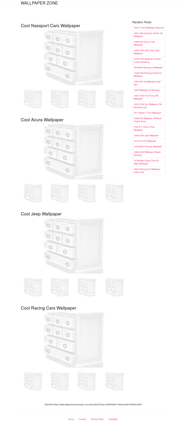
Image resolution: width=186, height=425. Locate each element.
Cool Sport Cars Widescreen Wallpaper (33, 295)
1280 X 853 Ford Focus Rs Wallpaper (146, 97)
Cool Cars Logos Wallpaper (86, 295)
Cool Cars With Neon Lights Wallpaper (114, 201)
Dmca (71, 419)
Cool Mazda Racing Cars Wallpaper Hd (114, 295)
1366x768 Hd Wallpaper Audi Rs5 (147, 83)
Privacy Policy (97, 419)
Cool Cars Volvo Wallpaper (114, 108)
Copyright (113, 419)
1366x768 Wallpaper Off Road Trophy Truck (147, 120)
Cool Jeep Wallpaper (41, 213)
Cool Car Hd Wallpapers (33, 202)
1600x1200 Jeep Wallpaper (146, 135)
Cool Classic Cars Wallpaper (60, 201)
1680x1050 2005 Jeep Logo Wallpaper (147, 52)
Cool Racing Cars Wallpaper (48, 308)
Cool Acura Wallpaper (42, 119)
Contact (82, 419)
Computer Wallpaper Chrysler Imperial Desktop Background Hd (33, 106)
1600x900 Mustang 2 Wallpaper (148, 67)
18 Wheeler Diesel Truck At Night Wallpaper (146, 162)
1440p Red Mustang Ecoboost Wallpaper (148, 74)
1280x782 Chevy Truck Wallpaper (144, 43)
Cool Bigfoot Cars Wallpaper (60, 295)
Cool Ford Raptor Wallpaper (87, 201)
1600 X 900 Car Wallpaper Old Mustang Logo (148, 106)
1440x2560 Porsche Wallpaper (148, 146)
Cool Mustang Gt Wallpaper (60, 389)
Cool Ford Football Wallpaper (33, 389)
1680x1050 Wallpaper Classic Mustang (147, 153)
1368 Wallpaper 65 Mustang (147, 90)
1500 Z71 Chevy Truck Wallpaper (144, 128)
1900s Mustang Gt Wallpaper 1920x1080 (147, 171)
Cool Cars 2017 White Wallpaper (114, 389)
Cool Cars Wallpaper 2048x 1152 (59, 107)
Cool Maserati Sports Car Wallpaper (86, 389)
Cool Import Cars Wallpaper (87, 107)
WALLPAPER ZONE (39, 3)
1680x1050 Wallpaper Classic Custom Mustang (147, 60)
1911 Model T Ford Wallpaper (147, 112)
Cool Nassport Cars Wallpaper (50, 25)
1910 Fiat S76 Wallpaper (145, 140)
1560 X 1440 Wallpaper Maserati (149, 27)
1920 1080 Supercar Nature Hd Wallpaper (148, 35)
